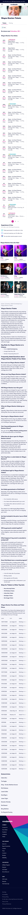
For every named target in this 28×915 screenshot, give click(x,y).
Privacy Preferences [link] (6, 903)
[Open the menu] (2, 4)
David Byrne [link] (4, 795)
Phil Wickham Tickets (9, 590)
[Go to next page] (18, 221)
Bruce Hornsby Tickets (9, 588)
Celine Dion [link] (4, 778)
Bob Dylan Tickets (8, 595)
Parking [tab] (11, 23)
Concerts (7, 303)
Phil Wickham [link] (4, 788)
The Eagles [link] (4, 781)
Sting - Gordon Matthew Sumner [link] (9, 784)
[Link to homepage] (14, 4)
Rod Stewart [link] (4, 805)
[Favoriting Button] (25, 8)
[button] (3, 27)
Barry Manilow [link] (5, 808)
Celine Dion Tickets (8, 593)
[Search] (24, 4)
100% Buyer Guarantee (15, 1)
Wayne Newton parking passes (18, 430)
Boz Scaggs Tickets (8, 598)
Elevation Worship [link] (5, 802)
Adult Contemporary (16, 303)
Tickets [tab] (4, 23)
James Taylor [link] (4, 798)
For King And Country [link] (6, 812)
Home (2, 303)
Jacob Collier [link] (4, 791)
